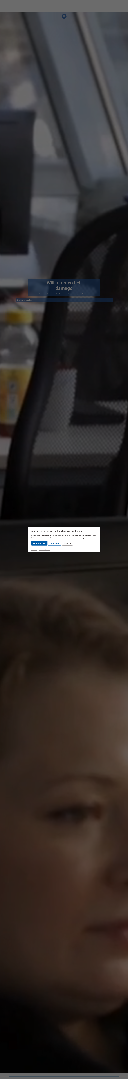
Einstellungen (54, 543)
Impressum (34, 550)
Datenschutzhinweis (44, 550)
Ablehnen (67, 543)
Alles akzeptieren (39, 543)
